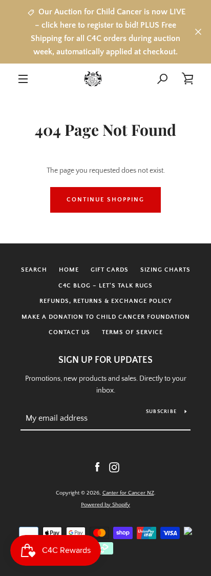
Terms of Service (132, 332)
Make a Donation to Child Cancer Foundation (106, 317)
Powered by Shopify (105, 505)
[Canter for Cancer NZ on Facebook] (97, 467)
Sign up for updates (105, 360)
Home (69, 269)
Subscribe (161, 412)
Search (34, 269)
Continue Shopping (105, 199)
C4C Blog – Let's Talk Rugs (105, 285)
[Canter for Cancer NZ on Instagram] (114, 467)
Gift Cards (110, 269)
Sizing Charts (165, 269)
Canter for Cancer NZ (128, 493)
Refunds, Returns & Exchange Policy (105, 301)
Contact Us (69, 332)
